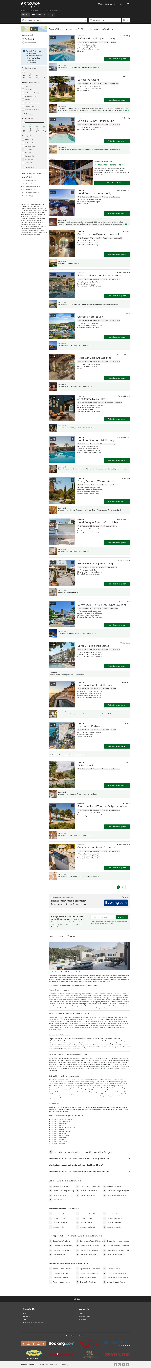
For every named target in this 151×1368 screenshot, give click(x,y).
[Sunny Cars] (34, 1354)
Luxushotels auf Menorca (59, 1123)
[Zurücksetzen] (85, 20)
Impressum (82, 1320)
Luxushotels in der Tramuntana (60, 1121)
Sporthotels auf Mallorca (100, 1068)
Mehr (127, 110)
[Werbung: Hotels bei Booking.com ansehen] (116, 903)
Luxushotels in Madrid (58, 1144)
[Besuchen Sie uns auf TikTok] (127, 1364)
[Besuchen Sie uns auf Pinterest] (123, 1364)
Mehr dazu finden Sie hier (105, 923)
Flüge (52, 15)
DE (121, 4)
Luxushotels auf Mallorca (51, 10)
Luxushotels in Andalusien (59, 1137)
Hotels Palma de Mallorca (57, 994)
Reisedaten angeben (117, 58)
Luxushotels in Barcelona (59, 1141)
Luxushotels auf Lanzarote (59, 1133)
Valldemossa (72, 1017)
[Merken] (72, 37)
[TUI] (89, 1343)
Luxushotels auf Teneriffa (59, 1129)
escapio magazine (84, 1316)
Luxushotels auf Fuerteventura (60, 1131)
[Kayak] (34, 1343)
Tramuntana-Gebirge (84, 1017)
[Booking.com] (61, 1343)
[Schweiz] (61, 1354)
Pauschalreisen (40, 15)
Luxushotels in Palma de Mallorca (61, 1119)
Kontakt (25, 1313)
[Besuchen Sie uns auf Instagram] (119, 1364)
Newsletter (27, 1316)
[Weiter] (127, 887)
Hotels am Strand (78, 1080)
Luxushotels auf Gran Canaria (60, 1135)
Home (23, 10)
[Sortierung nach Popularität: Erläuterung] (33, 39)
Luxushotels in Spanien (64, 1115)
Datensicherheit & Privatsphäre (33, 1323)
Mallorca (39, 10)
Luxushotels (30, 10)
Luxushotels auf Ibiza (57, 1125)
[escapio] (30, 4)
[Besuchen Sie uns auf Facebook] (115, 1364)
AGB (24, 1320)
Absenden (121, 917)
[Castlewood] (89, 1354)
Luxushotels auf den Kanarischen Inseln (63, 1127)
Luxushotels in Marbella (58, 1139)
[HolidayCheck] (117, 1343)
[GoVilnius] (117, 1355)
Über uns (81, 1313)
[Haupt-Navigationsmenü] (128, 4)
